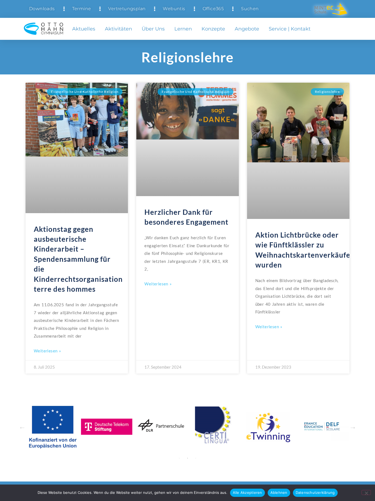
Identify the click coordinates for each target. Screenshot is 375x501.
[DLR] (112, 426)
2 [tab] (187, 458)
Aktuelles (83, 29)
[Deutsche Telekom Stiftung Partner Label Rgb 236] (58, 426)
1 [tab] (179, 458)
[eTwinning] (221, 426)
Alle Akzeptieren (247, 492)
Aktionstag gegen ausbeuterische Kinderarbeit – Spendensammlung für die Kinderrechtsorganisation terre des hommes (78, 259)
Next (352, 426)
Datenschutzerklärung (315, 492)
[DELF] (275, 426)
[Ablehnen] (366, 492)
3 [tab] (195, 458)
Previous (22, 426)
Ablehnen (278, 492)
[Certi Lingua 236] (166, 426)
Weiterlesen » (47, 350)
